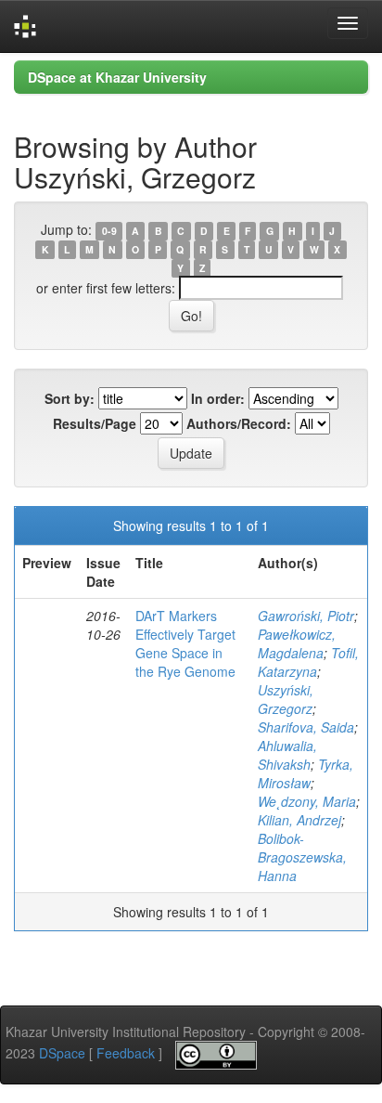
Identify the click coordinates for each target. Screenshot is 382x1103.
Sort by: (70, 398)
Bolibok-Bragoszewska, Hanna (302, 857)
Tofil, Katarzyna (308, 662)
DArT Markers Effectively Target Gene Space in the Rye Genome (185, 643)
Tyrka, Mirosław (305, 773)
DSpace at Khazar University (117, 77)
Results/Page (94, 423)
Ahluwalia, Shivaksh (287, 754)
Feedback (125, 1053)
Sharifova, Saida (306, 727)
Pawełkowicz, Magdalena (297, 643)
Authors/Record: (238, 423)
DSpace (62, 1053)
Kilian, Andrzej (299, 820)
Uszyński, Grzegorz (285, 699)
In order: (218, 398)
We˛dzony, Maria (307, 801)
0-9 (109, 231)
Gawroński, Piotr (306, 615)
